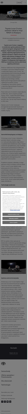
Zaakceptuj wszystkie (13, 218)
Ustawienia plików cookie (13, 214)
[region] (14, 207)
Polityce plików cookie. (15, 210)
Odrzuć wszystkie (13, 222)
